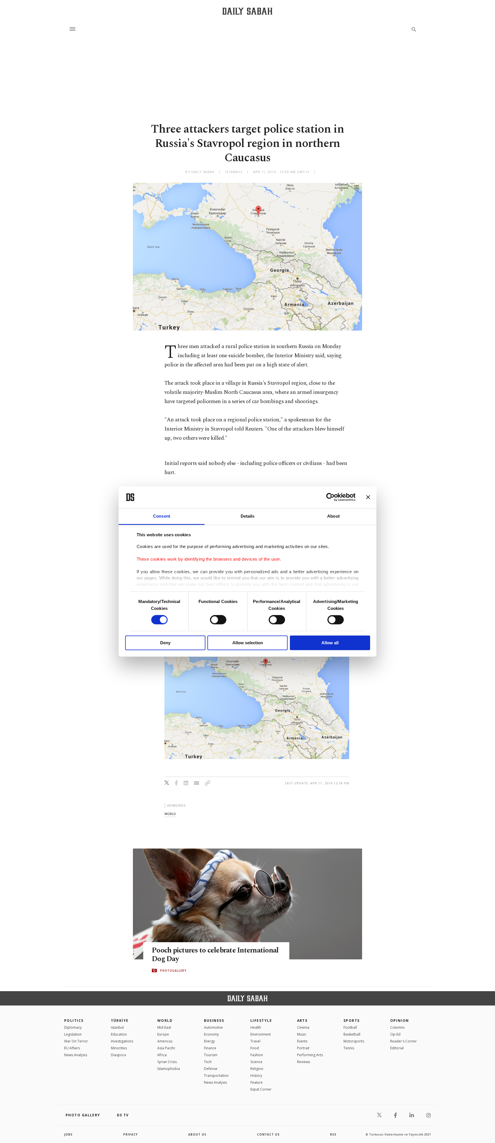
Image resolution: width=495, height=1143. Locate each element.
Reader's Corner (403, 1041)
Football (350, 1027)
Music (301, 1034)
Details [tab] (248, 516)
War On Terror (76, 1041)
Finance (210, 1048)
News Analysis (75, 1054)
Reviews (303, 1061)
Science (256, 1061)
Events (302, 1041)
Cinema (303, 1027)
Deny (165, 642)
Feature (256, 1082)
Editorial (397, 1048)
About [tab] (333, 516)
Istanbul (117, 1027)
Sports (351, 1020)
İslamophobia (168, 1068)
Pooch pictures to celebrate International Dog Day (215, 955)
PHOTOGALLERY (173, 971)
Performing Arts (310, 1054)
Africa (162, 1054)
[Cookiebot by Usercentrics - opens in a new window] (330, 497)
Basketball (351, 1034)
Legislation (73, 1034)
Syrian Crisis (167, 1061)
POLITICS (74, 1020)
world (170, 814)
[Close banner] (368, 497)
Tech (208, 1061)
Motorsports (353, 1041)
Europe (163, 1034)
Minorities (119, 1048)
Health (255, 1027)
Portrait (303, 1048)
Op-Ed (395, 1034)
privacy (130, 1134)
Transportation (216, 1075)
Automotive (213, 1027)
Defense (210, 1068)
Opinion (399, 1020)
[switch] (218, 619)
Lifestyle (261, 1020)
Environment (260, 1034)
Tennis (348, 1048)
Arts (302, 1020)
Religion (256, 1068)
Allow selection (247, 642)
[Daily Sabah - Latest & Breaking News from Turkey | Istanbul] (247, 11)
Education (119, 1034)
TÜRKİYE (120, 1020)
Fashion (256, 1054)
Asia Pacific (166, 1048)
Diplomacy (73, 1027)
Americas (164, 1041)
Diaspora (118, 1054)
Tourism (210, 1054)
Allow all (330, 642)
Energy (209, 1041)
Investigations (122, 1041)
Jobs (68, 1134)
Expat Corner (261, 1089)
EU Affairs (72, 1048)
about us (197, 1134)
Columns (397, 1027)
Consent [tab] (161, 516)
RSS (333, 1134)
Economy (211, 1034)
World (164, 1020)
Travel (255, 1041)
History (256, 1075)
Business (214, 1020)
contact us (268, 1134)
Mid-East (164, 1027)
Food (254, 1048)
